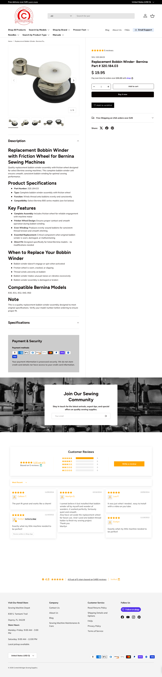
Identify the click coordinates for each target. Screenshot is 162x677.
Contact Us (54, 607)
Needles (12, 35)
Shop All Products (17, 29)
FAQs (127, 30)
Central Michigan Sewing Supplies (25, 668)
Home (10, 41)
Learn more (33, 2)
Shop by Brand (60, 29)
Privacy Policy (94, 626)
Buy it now (122, 94)
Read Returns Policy (97, 607)
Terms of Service (95, 631)
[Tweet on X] (101, 128)
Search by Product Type (35, 35)
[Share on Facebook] (107, 128)
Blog (107, 30)
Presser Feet (79, 29)
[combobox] (91, 16)
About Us (117, 30)
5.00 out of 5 (39, 462)
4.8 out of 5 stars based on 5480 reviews (87, 579)
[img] (18, 492)
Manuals (57, 35)
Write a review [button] (129, 464)
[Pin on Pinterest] (112, 128)
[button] (152, 16)
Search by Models (38, 29)
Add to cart (133, 86)
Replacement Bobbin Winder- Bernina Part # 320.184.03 (30, 41)
